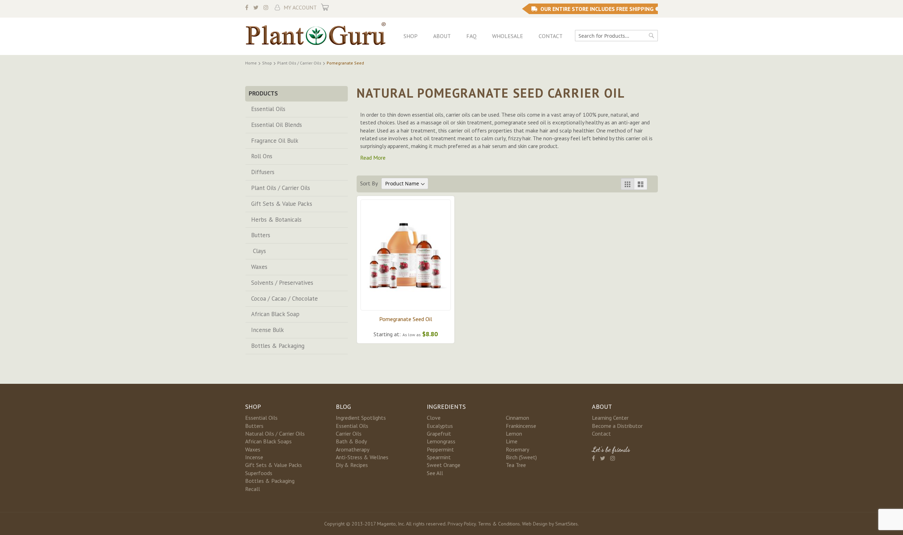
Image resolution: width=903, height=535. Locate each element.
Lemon (514, 433)
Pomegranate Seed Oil (405, 318)
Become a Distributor (617, 425)
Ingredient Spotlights (361, 417)
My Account (300, 7)
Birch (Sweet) (521, 457)
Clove (434, 417)
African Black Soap (275, 314)
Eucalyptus (440, 425)
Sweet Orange (443, 464)
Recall (252, 488)
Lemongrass (441, 441)
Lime (511, 441)
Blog (343, 406)
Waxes (259, 267)
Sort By (368, 183)
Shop (411, 35)
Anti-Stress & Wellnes (362, 457)
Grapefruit (439, 433)
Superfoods (258, 472)
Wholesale (507, 35)
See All (435, 472)
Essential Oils (268, 109)
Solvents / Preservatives (282, 283)
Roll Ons (261, 156)
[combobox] (616, 35)
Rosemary (517, 449)
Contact (551, 35)
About (442, 35)
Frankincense (521, 425)
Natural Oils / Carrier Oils (275, 433)
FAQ (471, 35)
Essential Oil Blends (276, 125)
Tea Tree (516, 464)
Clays (258, 251)
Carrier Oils (349, 433)
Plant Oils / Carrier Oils (299, 63)
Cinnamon (517, 417)
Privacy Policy (462, 524)
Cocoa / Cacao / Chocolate (284, 298)
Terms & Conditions (499, 524)
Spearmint (439, 457)
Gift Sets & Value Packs (281, 204)
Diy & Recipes (352, 464)
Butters (260, 235)
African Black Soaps (268, 441)
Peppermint (440, 449)
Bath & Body (351, 441)
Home (251, 63)
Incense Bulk (267, 330)
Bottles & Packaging (277, 346)
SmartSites (566, 524)
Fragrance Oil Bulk (274, 140)
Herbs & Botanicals (276, 219)
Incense (254, 457)
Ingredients (446, 406)
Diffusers (262, 172)
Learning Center (610, 417)
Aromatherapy (352, 449)
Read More (373, 157)
